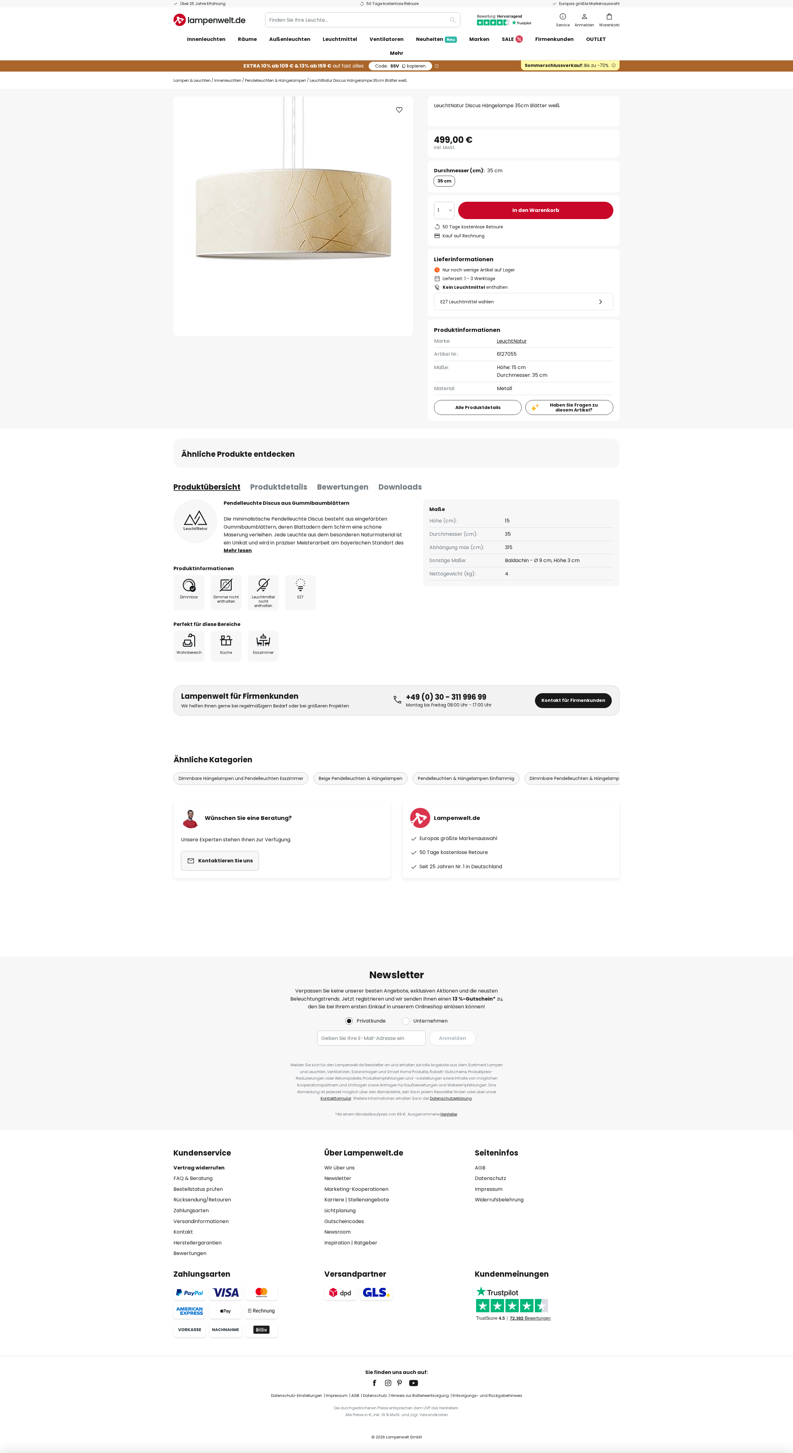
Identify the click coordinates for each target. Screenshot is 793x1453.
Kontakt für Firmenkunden (573, 700)
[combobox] (362, 20)
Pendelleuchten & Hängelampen (275, 80)
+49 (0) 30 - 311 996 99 (446, 697)
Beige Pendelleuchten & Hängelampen (360, 778)
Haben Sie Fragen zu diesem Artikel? (574, 407)
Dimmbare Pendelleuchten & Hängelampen (577, 778)
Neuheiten (435, 39)
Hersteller (448, 1114)
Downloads (400, 487)
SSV (400, 66)
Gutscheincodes (344, 1221)
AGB (480, 1167)
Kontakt (183, 1231)
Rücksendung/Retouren (202, 1199)
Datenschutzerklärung (451, 1098)
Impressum (488, 1189)
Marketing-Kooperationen (356, 1189)
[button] (399, 110)
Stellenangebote (368, 1199)
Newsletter (337, 1178)
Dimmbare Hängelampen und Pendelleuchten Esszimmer (241, 778)
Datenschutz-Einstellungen (296, 1395)
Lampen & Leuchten (192, 80)
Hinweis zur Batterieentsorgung (420, 1395)
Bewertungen (343, 487)
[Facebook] (378, 1383)
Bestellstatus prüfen (198, 1189)
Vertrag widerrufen (199, 1167)
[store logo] (209, 20)
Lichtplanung (340, 1210)
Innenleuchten (227, 80)
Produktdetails (278, 487)
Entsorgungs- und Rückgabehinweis (487, 1395)
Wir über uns (339, 1167)
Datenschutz (490, 1178)
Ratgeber (365, 1242)
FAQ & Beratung (192, 1178)
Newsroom (337, 1231)
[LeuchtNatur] (195, 521)
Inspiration (337, 1242)
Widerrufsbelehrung (499, 1199)
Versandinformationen (201, 1221)
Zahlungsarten (191, 1210)
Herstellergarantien (197, 1242)
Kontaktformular (336, 1098)
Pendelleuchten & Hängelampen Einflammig (466, 778)
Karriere (334, 1199)
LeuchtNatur (512, 341)
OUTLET (596, 39)
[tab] (206, 487)
